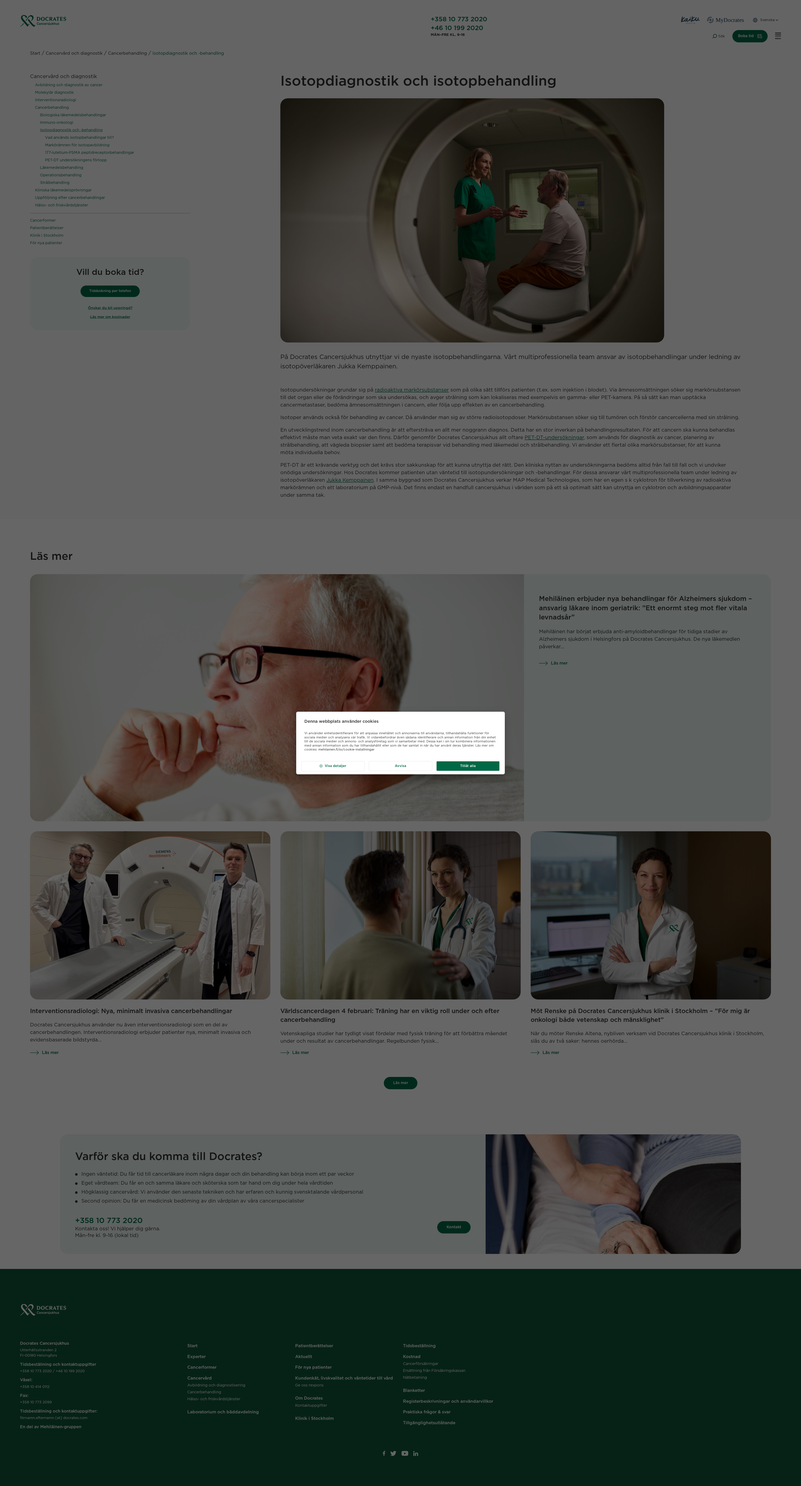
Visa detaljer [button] (335, 766)
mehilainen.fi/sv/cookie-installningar (346, 749)
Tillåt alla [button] (468, 766)
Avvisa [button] (400, 766)
